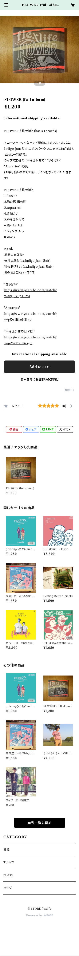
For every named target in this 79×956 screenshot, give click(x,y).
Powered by (35, 915)
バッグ (7, 888)
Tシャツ (8, 862)
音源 (6, 849)
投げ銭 (8, 875)
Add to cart (39, 367)
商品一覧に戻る (39, 823)
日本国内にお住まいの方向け (40, 379)
